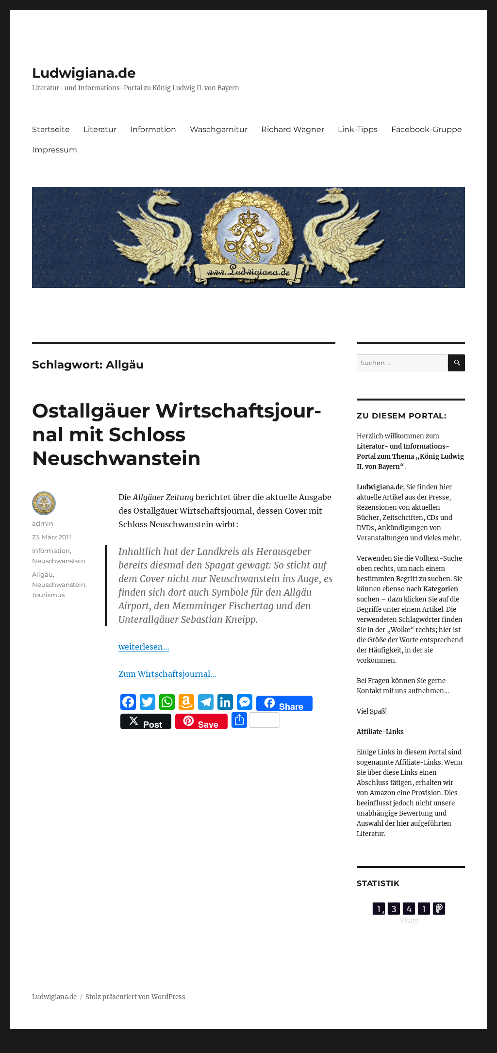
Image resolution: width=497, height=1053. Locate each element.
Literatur (99, 129)
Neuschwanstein (58, 561)
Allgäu (42, 574)
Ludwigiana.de (84, 73)
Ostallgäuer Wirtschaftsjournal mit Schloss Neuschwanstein (176, 434)
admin (42, 523)
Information (153, 129)
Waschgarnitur (219, 129)
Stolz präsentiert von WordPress (135, 997)
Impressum (54, 149)
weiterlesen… (143, 647)
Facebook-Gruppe (426, 129)
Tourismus (48, 595)
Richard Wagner (292, 129)
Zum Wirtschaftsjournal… (167, 674)
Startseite (51, 129)
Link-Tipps (358, 129)
